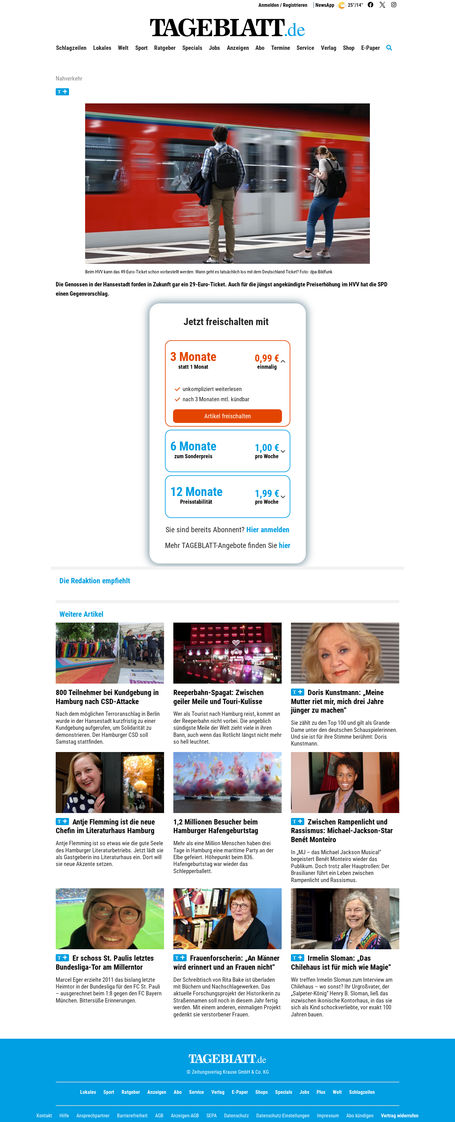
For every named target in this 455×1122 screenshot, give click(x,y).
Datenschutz (236, 1116)
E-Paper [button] (370, 48)
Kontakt (44, 1116)
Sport (108, 1092)
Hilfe (64, 1116)
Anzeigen (156, 1092)
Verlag (217, 1092)
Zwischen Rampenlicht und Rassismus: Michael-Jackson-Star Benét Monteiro (342, 831)
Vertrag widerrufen (399, 1116)
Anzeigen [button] (238, 48)
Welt (337, 1092)
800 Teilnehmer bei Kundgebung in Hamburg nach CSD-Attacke (107, 697)
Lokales (88, 1092)
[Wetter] (341, 5)
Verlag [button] (328, 48)
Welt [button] (123, 48)
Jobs (214, 48)
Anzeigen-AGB (185, 1116)
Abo (178, 1092)
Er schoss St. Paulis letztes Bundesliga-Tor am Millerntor (105, 963)
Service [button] (305, 48)
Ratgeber (131, 1092)
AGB (159, 1116)
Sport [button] (141, 48)
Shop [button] (348, 48)
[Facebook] (371, 5)
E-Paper (240, 1092)
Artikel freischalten (227, 416)
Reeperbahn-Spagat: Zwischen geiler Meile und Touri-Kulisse (218, 697)
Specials (283, 1092)
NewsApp (324, 5)
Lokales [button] (102, 48)
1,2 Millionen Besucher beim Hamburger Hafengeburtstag (215, 826)
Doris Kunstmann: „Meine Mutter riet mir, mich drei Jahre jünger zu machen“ (337, 701)
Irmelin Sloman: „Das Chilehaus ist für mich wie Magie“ (341, 963)
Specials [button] (192, 48)
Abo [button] (259, 48)
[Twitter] (383, 5)
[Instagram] (394, 5)
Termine (280, 48)
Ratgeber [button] (165, 48)
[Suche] (392, 48)
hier (284, 545)
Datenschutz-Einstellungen (283, 1116)
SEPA (211, 1116)
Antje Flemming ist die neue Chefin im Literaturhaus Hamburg (105, 826)
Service (196, 1092)
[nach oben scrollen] (446, 1113)
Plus (321, 1092)
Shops (261, 1092)
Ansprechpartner (93, 1116)
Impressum (328, 1116)
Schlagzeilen (71, 48)
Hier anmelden (267, 529)
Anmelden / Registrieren (282, 5)
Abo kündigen (360, 1116)
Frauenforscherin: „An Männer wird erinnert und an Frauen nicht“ (226, 963)
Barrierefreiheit (132, 1116)
